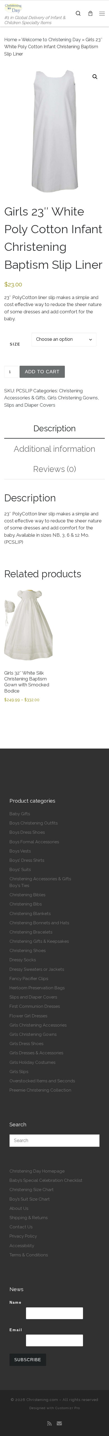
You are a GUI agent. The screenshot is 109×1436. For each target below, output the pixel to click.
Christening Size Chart (32, 1189)
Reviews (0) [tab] (54, 469)
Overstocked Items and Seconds (42, 1080)
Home (10, 39)
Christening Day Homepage (37, 1171)
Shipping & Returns (29, 1217)
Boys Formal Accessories (34, 841)
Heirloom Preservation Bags (37, 987)
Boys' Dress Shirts (27, 860)
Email (16, 1330)
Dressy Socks (23, 959)
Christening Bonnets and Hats (39, 922)
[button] (95, 77)
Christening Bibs (26, 904)
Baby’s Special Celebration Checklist (46, 1180)
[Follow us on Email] (59, 1424)
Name (16, 1302)
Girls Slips (19, 1071)
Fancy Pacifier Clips (29, 978)
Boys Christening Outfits (34, 823)
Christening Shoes (28, 950)
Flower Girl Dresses (28, 1015)
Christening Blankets (30, 913)
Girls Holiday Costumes (32, 1062)
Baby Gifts (20, 813)
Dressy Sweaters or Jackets (37, 969)
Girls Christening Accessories (38, 1025)
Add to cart (42, 371)
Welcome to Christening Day (51, 39)
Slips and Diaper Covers (29, 405)
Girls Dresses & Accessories (36, 1052)
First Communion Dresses (35, 1006)
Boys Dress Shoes (27, 832)
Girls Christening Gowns (73, 397)
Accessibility (22, 1245)
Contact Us (21, 1226)
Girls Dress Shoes (26, 1043)
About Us (19, 1208)
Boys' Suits (20, 869)
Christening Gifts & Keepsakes (39, 941)
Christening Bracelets (31, 932)
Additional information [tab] (54, 449)
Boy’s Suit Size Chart (30, 1199)
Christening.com (42, 1400)
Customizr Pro (67, 1408)
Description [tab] (54, 428)
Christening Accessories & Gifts (40, 878)
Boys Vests (20, 851)
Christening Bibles (27, 894)
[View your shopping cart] (90, 13)
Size (15, 344)
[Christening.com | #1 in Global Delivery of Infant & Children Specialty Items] (13, 8)
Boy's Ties (19, 885)
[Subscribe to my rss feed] (49, 1424)
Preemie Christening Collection (40, 1090)
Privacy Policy (23, 1236)
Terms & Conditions (29, 1254)
